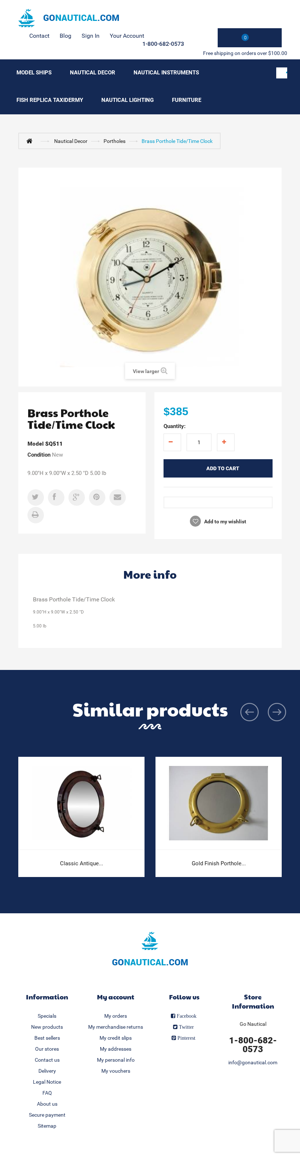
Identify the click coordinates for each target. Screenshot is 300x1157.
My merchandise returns (115, 1027)
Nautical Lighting (127, 100)
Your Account (127, 35)
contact (39, 35)
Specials (47, 1016)
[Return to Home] (31, 141)
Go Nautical (253, 1024)
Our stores (47, 1049)
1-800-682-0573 (163, 43)
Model (35, 444)
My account (115, 996)
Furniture (186, 100)
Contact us (47, 1060)
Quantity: (174, 426)
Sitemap (47, 1126)
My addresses (115, 1049)
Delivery (47, 1071)
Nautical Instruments (166, 72)
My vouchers (115, 1071)
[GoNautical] (68, 18)
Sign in (91, 35)
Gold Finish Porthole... (219, 863)
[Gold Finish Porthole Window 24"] (218, 803)
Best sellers (47, 1038)
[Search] (281, 72)
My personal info (116, 1060)
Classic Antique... (81, 863)
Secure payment (47, 1115)
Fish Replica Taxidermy (49, 100)
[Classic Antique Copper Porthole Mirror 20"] (81, 803)
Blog (65, 35)
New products (47, 1027)
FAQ (47, 1093)
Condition (38, 455)
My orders (115, 1016)
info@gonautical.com (252, 1062)
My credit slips (116, 1038)
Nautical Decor (92, 72)
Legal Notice (47, 1082)
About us (47, 1104)
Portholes (114, 141)
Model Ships (34, 72)
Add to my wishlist (224, 521)
